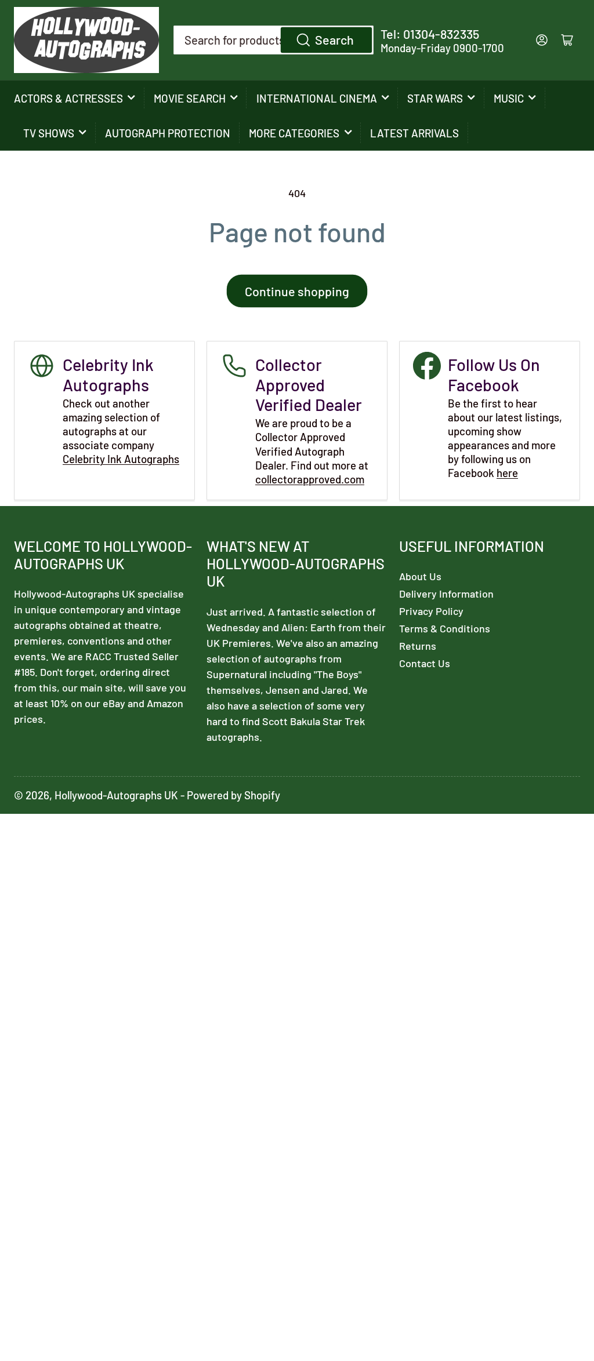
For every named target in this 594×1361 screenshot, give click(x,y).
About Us (420, 576)
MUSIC (509, 98)
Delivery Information (446, 593)
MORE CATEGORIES (294, 133)
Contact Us (424, 663)
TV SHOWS (48, 133)
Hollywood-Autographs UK (116, 795)
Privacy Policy (431, 611)
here (507, 472)
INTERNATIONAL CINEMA (316, 98)
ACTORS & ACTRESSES (68, 98)
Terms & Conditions (444, 628)
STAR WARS (435, 98)
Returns (417, 645)
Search (334, 39)
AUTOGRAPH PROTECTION (167, 133)
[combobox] (273, 40)
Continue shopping (297, 291)
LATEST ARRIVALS (414, 133)
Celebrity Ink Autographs (121, 458)
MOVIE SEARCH (190, 98)
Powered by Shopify (233, 795)
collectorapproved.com (309, 479)
